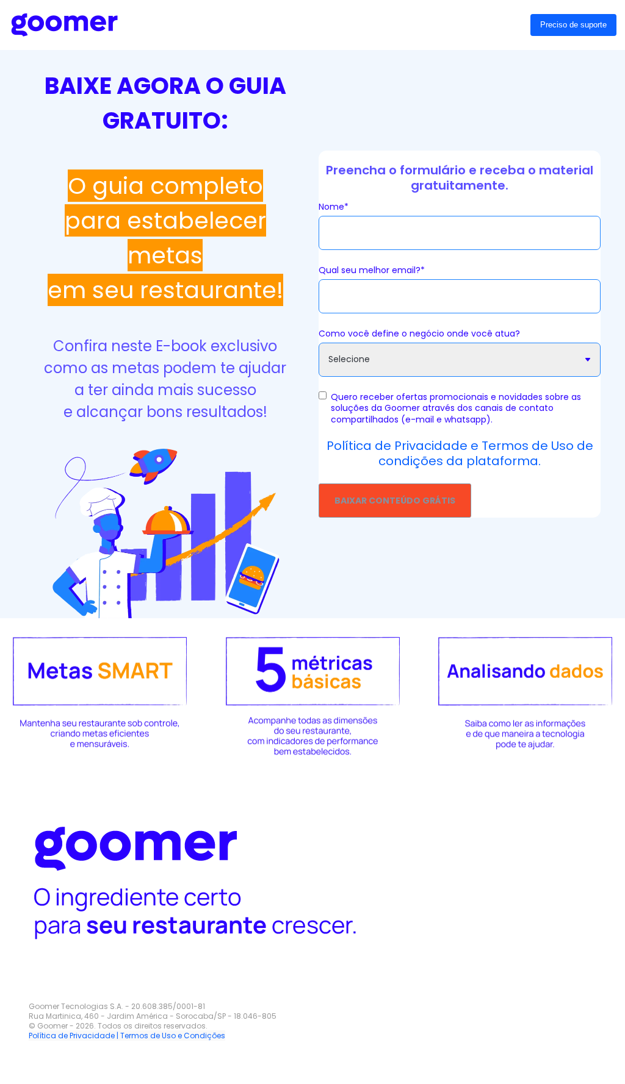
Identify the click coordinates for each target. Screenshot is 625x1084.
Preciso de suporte (573, 24)
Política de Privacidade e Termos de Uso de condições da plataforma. (460, 453)
